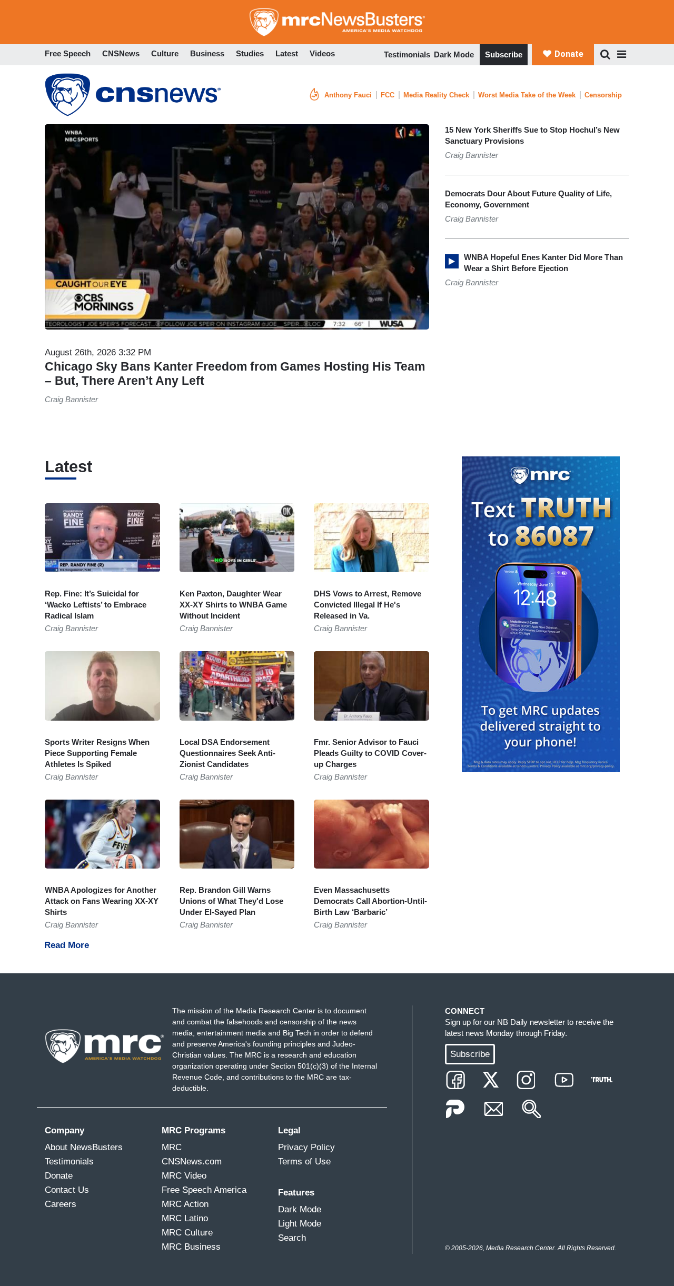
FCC (387, 95)
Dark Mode (454, 54)
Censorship (603, 95)
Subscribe (503, 54)
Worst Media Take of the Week (527, 95)
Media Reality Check (436, 95)
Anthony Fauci (348, 95)
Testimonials (407, 54)
